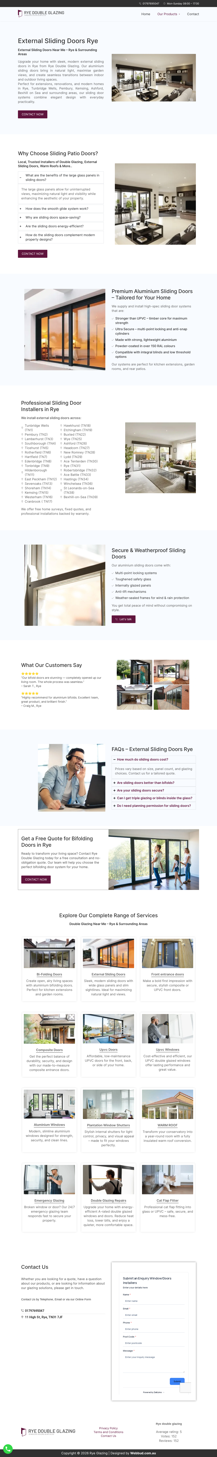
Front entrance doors (167, 974)
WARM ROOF (168, 1125)
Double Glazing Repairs (108, 1200)
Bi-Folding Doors (49, 974)
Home (145, 14)
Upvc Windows (167, 1050)
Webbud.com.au (143, 1453)
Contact (193, 14)
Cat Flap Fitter (168, 1200)
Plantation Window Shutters (108, 1125)
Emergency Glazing (49, 1200)
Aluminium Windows (49, 1125)
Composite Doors (49, 1050)
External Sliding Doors (108, 974)
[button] (168, 14)
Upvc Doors (108, 1050)
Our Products (167, 14)
